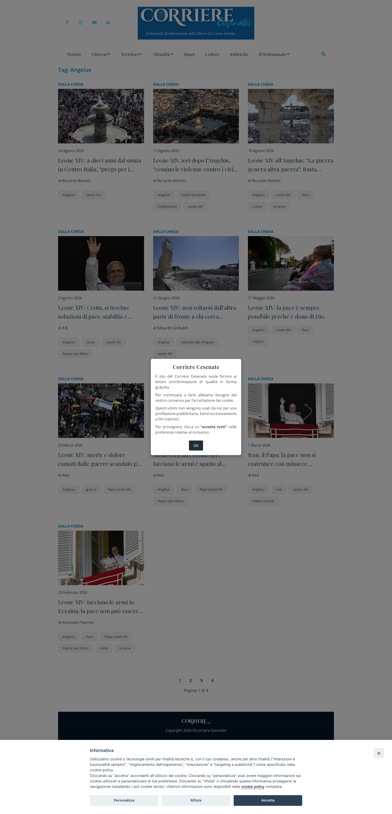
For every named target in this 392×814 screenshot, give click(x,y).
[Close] (379, 753)
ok (196, 445)
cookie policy (252, 786)
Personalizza (124, 800)
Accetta (267, 800)
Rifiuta (196, 800)
